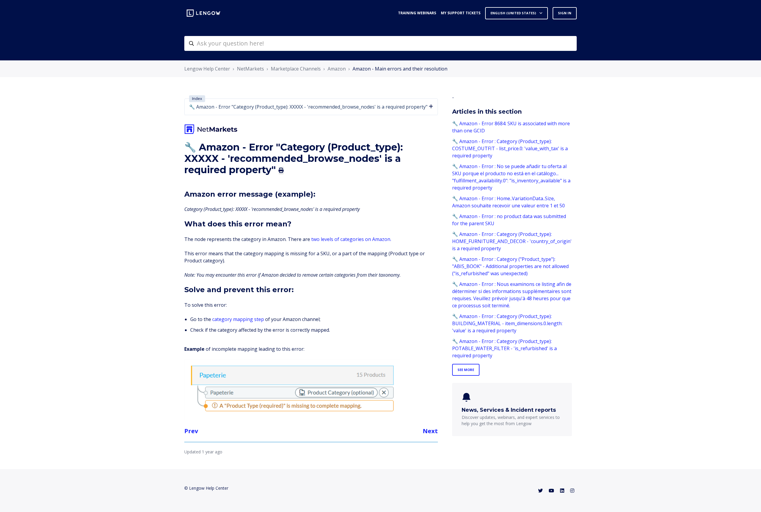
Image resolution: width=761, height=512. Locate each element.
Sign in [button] (564, 13)
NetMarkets (250, 68)
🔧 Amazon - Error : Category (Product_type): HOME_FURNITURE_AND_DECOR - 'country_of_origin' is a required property (512, 241)
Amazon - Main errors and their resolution (400, 68)
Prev (191, 431)
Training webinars (417, 12)
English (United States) (513, 13)
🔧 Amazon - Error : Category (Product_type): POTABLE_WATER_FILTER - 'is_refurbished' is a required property (504, 348)
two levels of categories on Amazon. (351, 239)
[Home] (203, 13)
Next (430, 431)
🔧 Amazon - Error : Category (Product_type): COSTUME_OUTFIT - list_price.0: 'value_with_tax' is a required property (510, 148)
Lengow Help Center (207, 68)
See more (465, 369)
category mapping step (238, 319)
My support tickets (460, 12)
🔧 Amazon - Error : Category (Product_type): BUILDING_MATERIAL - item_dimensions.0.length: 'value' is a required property (507, 323)
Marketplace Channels (296, 68)
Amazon (337, 68)
